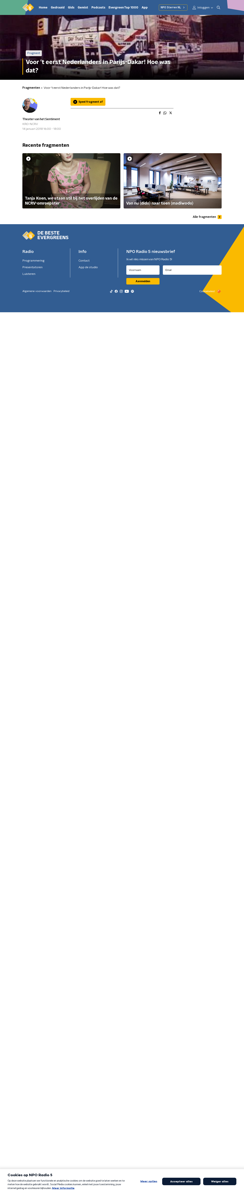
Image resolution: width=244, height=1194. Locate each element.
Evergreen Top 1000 (123, 7)
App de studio (88, 267)
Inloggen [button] (203, 7)
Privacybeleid (61, 291)
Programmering (33, 260)
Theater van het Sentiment (41, 119)
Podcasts (98, 7)
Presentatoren (32, 267)
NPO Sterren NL (171, 7)
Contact (84, 260)
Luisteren (28, 274)
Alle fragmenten (204, 217)
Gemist (83, 7)
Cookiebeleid (207, 291)
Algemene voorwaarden (36, 291)
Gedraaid (58, 7)
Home (43, 7)
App (145, 7)
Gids (71, 7)
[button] (218, 7)
